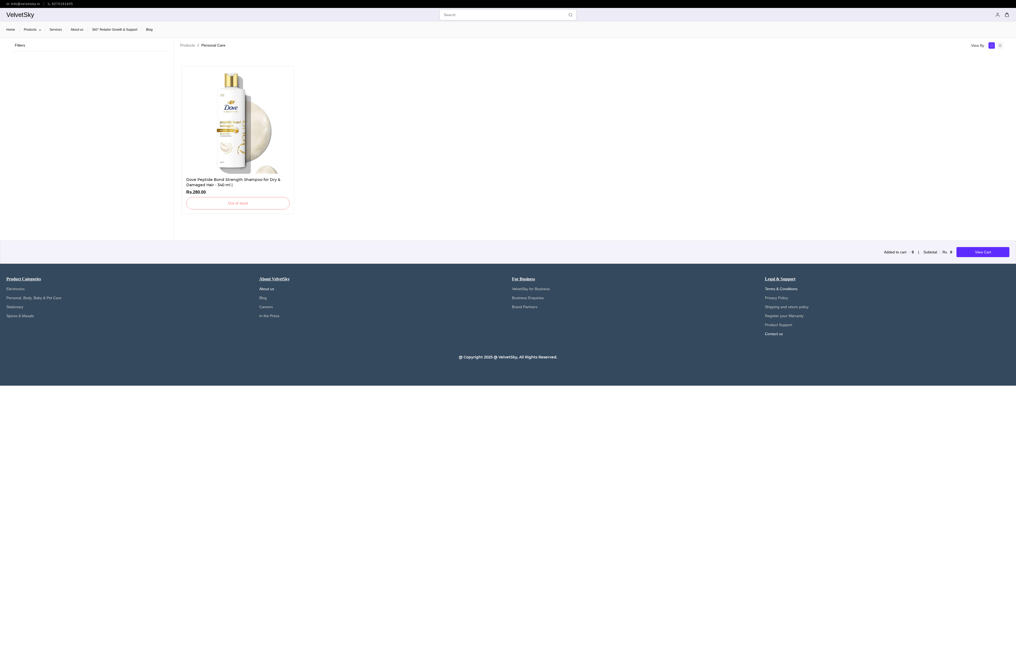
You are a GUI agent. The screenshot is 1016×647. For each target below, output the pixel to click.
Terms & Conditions (781, 289)
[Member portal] (997, 14)
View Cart (983, 252)
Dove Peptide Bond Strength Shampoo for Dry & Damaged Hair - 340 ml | (233, 182)
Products (187, 45)
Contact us (774, 334)
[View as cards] (991, 45)
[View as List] (1000, 45)
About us (266, 289)
